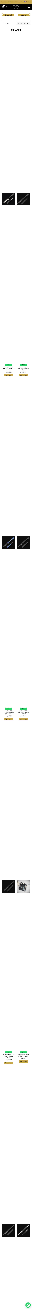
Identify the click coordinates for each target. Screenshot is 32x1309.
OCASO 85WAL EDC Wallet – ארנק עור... (23, 1055)
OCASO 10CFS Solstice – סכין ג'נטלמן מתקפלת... (8, 368)
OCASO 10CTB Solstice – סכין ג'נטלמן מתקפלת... (23, 712)
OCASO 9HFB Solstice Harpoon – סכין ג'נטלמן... (8, 1056)
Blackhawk (23, 15)
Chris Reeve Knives (8, 16)
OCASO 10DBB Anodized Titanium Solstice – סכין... (9, 712)
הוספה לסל (23, 375)
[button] (29, 7)
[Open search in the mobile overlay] (7, 7)
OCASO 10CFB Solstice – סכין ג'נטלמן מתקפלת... (23, 368)
